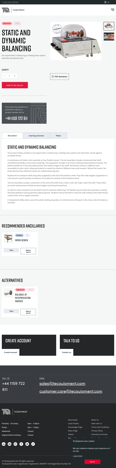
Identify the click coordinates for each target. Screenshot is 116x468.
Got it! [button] (92, 462)
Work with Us (96, 423)
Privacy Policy (97, 430)
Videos (58, 135)
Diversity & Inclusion (99, 434)
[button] (4, 75)
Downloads (72, 419)
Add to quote (28, 251)
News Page (72, 430)
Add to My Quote (14, 85)
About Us (95, 419)
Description (12, 135)
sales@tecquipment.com (62, 383)
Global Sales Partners (10, 2)
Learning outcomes (36, 135)
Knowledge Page (75, 427)
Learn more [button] (77, 456)
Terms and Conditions (100, 427)
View (11, 250)
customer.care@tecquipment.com (70, 391)
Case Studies (73, 423)
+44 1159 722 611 (16, 118)
